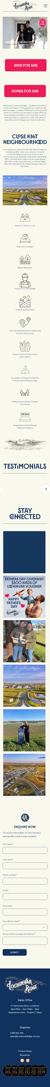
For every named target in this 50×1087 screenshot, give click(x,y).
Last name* (8, 859)
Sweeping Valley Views (25, 309)
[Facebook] (22, 1060)
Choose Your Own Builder (25, 288)
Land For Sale (25, 65)
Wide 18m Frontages (25, 246)
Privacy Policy (25, 1051)
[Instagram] (28, 1060)
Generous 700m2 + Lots (25, 225)
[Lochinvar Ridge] (25, 5)
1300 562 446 (16, 1033)
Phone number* (10, 875)
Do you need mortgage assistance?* (19, 934)
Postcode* (7, 906)
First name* (8, 844)
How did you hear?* (11, 921)
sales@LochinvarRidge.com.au (25, 1036)
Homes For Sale (25, 91)
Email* (6, 890)
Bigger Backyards (25, 267)
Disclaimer (25, 1055)
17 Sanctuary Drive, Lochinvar (25, 1005)
